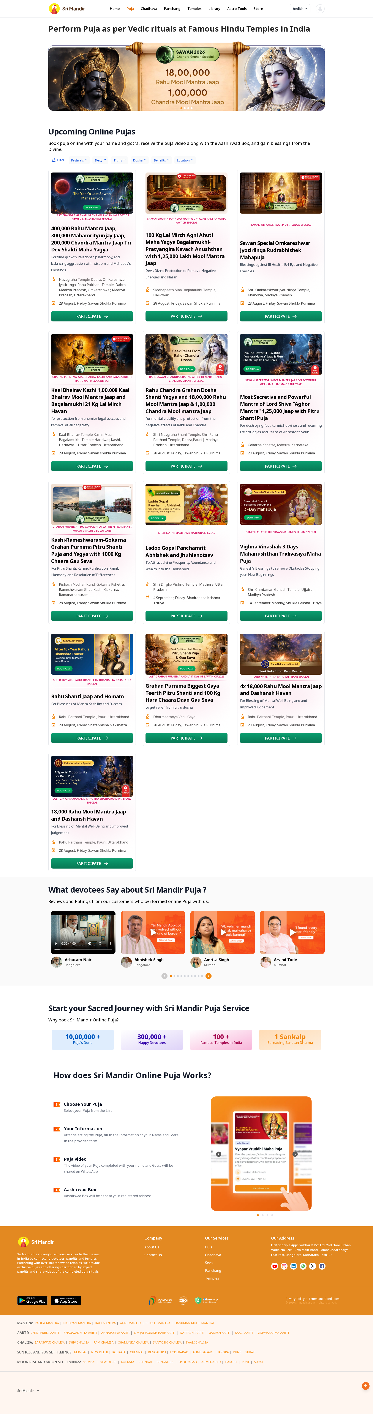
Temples (194, 8)
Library (214, 8)
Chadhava (149, 8)
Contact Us (153, 1255)
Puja (130, 8)
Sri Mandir (25, 1390)
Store (258, 8)
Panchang (172, 8)
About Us (151, 1247)
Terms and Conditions (324, 1299)
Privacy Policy (295, 1299)
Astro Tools (237, 8)
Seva (209, 1262)
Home (115, 8)
